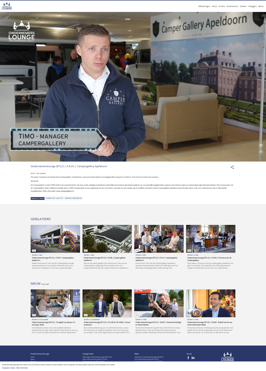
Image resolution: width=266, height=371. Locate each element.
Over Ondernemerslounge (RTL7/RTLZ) (147, 359)
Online (222, 6)
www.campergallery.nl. (65, 191)
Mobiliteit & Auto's (54, 198)
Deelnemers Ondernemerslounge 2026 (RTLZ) (149, 357)
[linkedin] (193, 358)
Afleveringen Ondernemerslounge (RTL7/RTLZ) (97, 357)
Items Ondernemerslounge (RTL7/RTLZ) (95, 359)
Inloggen (252, 6)
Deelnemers (232, 6)
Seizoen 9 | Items (37, 198)
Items (214, 6)
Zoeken (243, 6)
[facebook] (188, 358)
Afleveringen (204, 6)
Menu (261, 6)
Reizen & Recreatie (73, 198)
